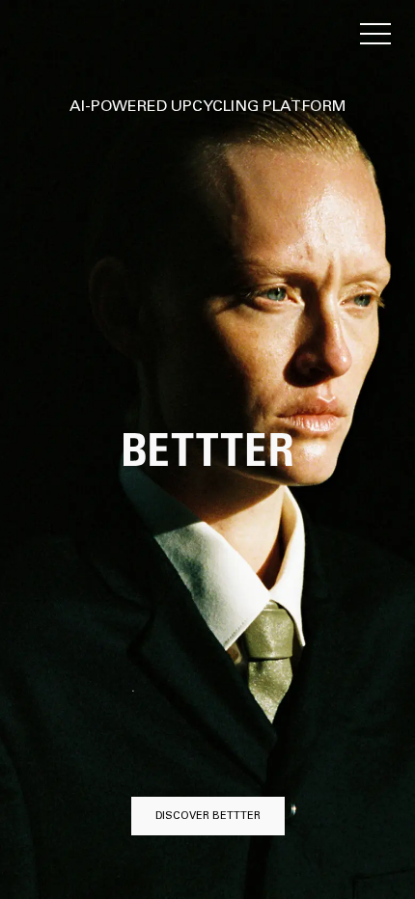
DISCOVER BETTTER (208, 816)
